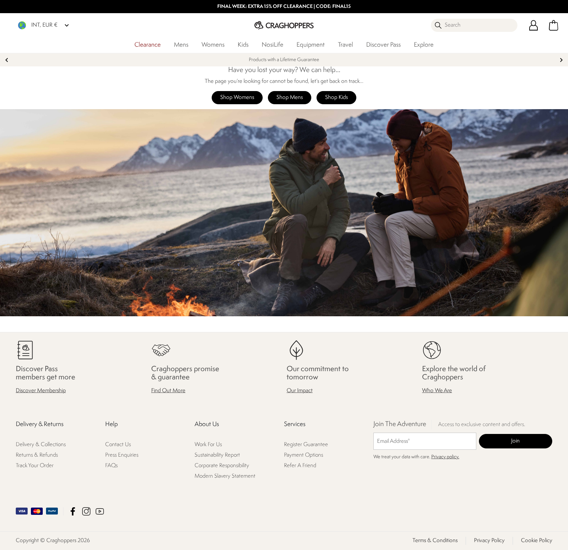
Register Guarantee (306, 444)
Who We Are (437, 391)
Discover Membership (41, 391)
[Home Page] (284, 25)
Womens (213, 45)
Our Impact (300, 391)
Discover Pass (383, 45)
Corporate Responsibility (222, 465)
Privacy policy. (445, 457)
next (561, 60)
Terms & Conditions (435, 540)
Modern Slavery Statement (225, 476)
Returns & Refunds (37, 455)
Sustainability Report (217, 455)
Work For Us (208, 444)
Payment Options (303, 455)
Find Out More (168, 391)
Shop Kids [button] (336, 97)
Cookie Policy (536, 540)
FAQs (111, 465)
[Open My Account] (533, 25)
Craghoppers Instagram (86, 511)
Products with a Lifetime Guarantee (284, 60)
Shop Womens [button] (237, 97)
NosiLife (272, 45)
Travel (345, 45)
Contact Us (118, 444)
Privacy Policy (489, 540)
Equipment (310, 45)
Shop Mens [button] (289, 97)
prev (7, 60)
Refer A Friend (300, 465)
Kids (243, 45)
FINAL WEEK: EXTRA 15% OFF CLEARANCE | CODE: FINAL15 (284, 6)
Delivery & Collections (41, 444)
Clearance (147, 45)
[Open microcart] (553, 25)
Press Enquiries (121, 455)
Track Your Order (35, 465)
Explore (424, 45)
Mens (181, 45)
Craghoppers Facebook (73, 511)
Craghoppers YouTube (100, 511)
